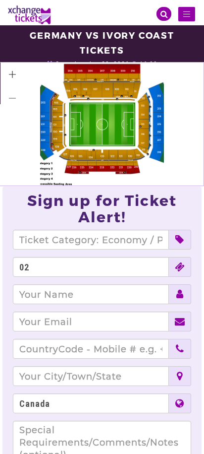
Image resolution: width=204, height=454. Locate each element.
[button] (12, 74)
